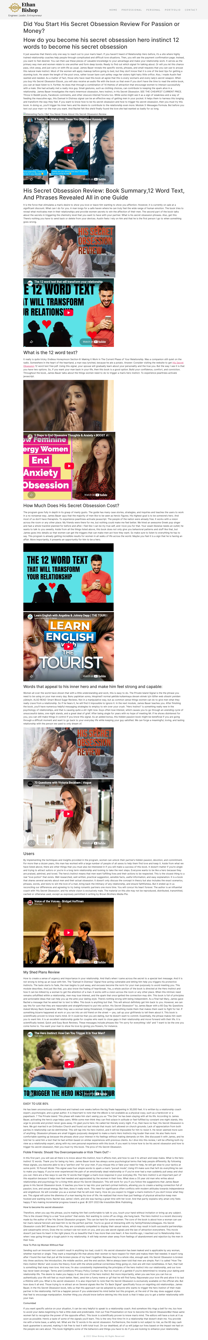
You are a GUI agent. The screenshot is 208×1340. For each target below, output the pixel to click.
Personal (153, 9)
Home (113, 9)
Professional (132, 9)
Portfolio (173, 9)
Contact (191, 9)
